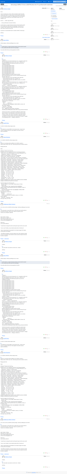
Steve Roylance (7, 137)
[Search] (65, 2)
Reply (2, 35)
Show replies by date (46, 37)
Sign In (45, 1)
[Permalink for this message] (49, 34)
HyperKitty (34, 472)
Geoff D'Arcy (6, 123)
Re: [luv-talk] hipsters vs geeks (61, 5)
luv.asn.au (3, 1)
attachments (6, 238)
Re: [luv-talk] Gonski (4, 5)
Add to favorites (55, 18)
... (1, 45)
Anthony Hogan (7, 8)
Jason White (6, 40)
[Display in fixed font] (47, 34)
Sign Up (50, 1)
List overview (53, 11)
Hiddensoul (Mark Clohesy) (9, 204)
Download (54, 13)
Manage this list (39, 1)
